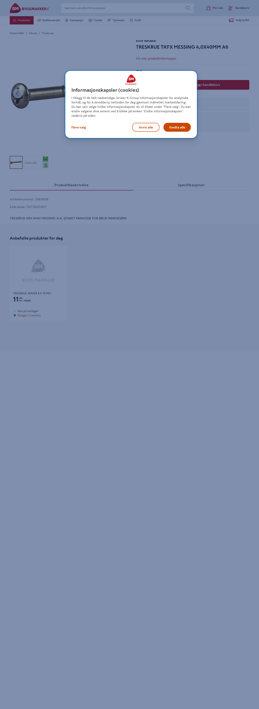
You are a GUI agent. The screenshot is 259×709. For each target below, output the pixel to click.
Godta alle (177, 127)
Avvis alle (146, 127)
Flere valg (78, 127)
